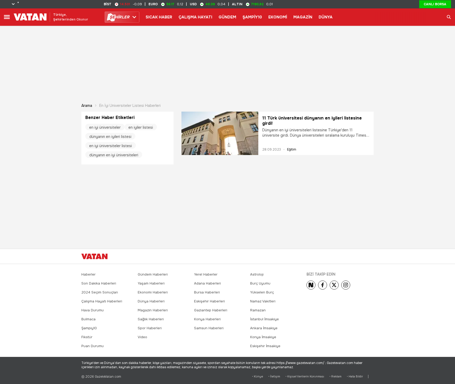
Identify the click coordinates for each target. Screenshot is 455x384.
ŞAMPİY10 (252, 17)
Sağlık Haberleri (151, 319)
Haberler (88, 274)
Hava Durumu (92, 310)
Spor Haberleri (150, 328)
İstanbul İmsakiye (264, 319)
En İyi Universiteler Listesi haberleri (130, 105)
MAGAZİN (302, 17)
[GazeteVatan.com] (94, 256)
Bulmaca (88, 319)
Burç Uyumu (260, 283)
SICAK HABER (159, 17)
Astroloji (257, 274)
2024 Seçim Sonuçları (99, 292)
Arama (86, 105)
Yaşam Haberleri (151, 283)
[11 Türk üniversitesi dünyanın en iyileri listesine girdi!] (219, 133)
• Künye (257, 376)
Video (142, 337)
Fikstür (86, 337)
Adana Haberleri (207, 283)
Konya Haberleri (207, 319)
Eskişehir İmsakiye (265, 346)
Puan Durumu (92, 346)
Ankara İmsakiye (264, 328)
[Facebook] (322, 285)
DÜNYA (326, 17)
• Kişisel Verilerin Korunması (304, 376)
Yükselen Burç (262, 292)
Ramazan (258, 310)
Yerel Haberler (205, 274)
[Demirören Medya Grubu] (362, 256)
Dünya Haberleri (151, 301)
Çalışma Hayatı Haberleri (101, 301)
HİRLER (119, 17)
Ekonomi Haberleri (153, 292)
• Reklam (335, 376)
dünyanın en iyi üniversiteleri (113, 155)
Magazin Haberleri (153, 310)
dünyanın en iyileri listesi (110, 136)
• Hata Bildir (355, 376)
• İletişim (274, 376)
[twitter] (334, 285)
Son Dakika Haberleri (98, 283)
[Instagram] (345, 285)
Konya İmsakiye (263, 337)
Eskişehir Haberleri (209, 301)
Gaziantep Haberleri (210, 310)
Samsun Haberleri (209, 328)
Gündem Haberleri (153, 274)
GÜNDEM (227, 17)
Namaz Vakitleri (262, 301)
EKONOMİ (277, 17)
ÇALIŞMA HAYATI (195, 17)
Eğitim (291, 149)
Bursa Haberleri (207, 292)
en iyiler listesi (140, 127)
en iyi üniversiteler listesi (110, 145)
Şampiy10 (89, 328)
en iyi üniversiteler (105, 127)
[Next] (310, 285)
